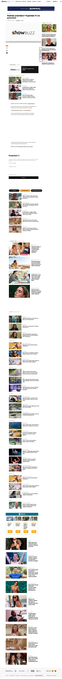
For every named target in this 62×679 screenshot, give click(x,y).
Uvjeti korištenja (18, 675)
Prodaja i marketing (12, 675)
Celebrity (13, 1)
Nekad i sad (24, 1)
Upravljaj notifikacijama (39, 675)
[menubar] (61, 1)
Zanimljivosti (18, 1)
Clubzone (39, 1)
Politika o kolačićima (31, 675)
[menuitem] (61, 1)
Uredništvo (7, 675)
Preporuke (29, 1)
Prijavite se (24, 177)
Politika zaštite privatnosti (24, 675)
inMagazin (34, 1)
